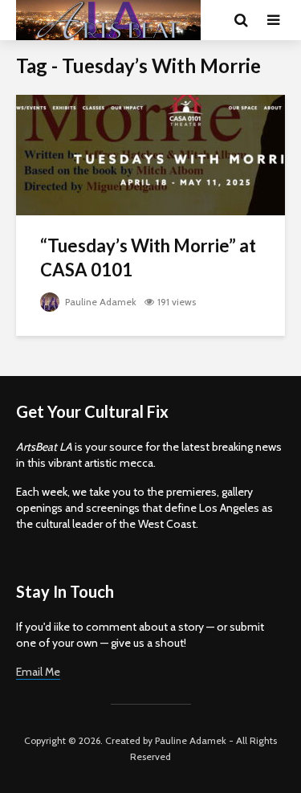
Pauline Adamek (99, 302)
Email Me (38, 671)
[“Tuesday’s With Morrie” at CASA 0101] (150, 153)
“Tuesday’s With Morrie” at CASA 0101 (148, 257)
